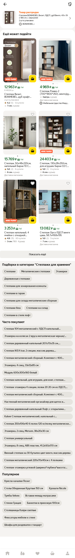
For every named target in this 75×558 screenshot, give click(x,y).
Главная (7, 553)
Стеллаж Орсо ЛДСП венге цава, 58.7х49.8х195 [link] (55, 234)
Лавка (22, 553)
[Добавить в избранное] (32, 42)
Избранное (37, 553)
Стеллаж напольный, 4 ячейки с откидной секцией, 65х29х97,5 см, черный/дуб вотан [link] (17, 234)
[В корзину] (33, 79)
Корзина (52, 553)
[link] (10, 271)
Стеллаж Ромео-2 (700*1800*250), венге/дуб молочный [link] (55, 92)
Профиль (67, 553)
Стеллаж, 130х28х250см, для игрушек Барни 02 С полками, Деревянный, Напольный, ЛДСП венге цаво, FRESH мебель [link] (53, 164)
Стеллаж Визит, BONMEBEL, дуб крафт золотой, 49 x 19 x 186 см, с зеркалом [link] (19, 95)
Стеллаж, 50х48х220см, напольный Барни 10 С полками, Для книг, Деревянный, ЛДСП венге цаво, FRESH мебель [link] (18, 164)
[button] (5, 4)
